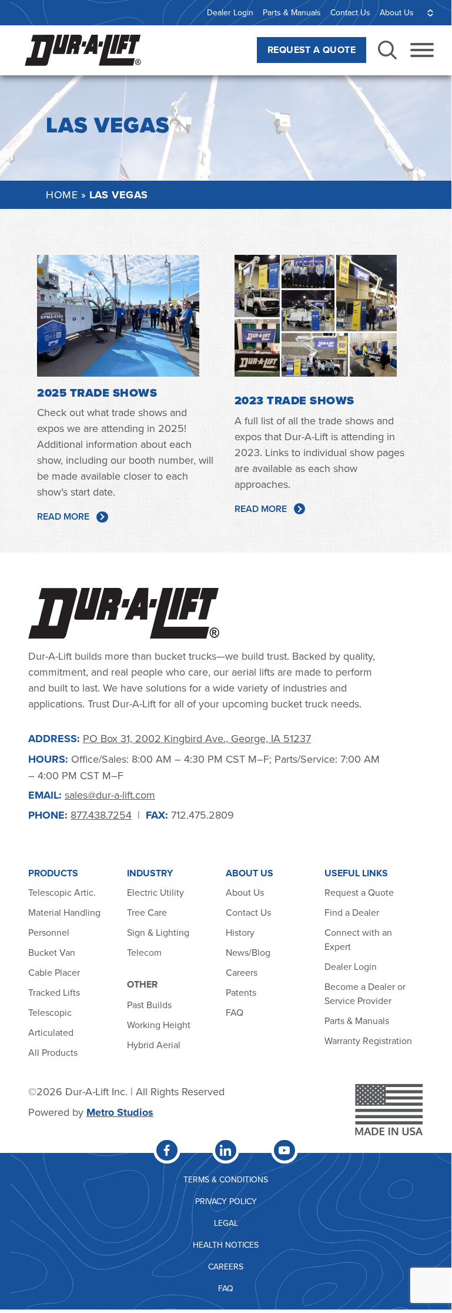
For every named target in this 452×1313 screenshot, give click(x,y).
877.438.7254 (101, 814)
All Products (54, 1052)
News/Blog (248, 952)
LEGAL (226, 1223)
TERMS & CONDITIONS (225, 1179)
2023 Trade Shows (294, 400)
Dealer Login (230, 12)
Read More (63, 516)
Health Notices (226, 1245)
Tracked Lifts (54, 992)
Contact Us (350, 12)
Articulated (50, 1032)
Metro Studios (119, 1112)
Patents (241, 992)
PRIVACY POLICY (226, 1201)
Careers (241, 972)
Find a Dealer (351, 912)
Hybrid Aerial (153, 1044)
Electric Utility (155, 892)
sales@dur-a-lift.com (110, 794)
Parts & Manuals (292, 12)
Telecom (144, 952)
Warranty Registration (368, 1040)
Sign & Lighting (158, 932)
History (240, 932)
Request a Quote (359, 892)
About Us (397, 12)
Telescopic (50, 1012)
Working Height (158, 1024)
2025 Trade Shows (97, 392)
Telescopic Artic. (62, 892)
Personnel (48, 932)
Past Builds (149, 1004)
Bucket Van (51, 952)
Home (62, 194)
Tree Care (147, 912)
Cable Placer (54, 972)
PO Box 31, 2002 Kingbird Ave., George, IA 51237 (197, 738)
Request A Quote (311, 49)
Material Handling (64, 912)
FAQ (234, 1012)
